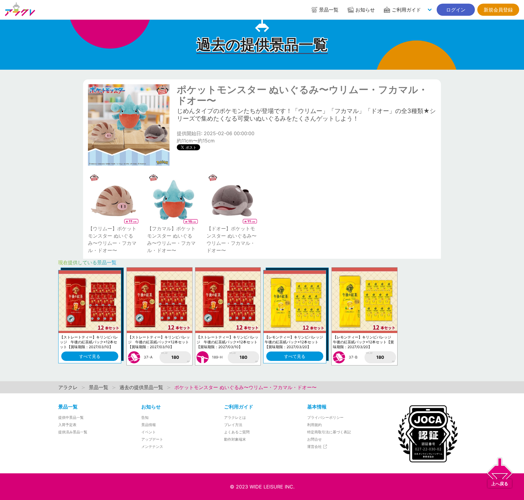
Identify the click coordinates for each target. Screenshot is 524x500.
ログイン (456, 10)
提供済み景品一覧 (72, 432)
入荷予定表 (67, 424)
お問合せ (314, 439)
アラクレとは (235, 417)
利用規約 (314, 424)
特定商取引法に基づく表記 (329, 432)
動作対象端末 (235, 439)
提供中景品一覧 (71, 417)
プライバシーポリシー (325, 417)
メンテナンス (152, 446)
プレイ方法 (233, 424)
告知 (145, 417)
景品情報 (148, 424)
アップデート (152, 439)
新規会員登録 (498, 10)
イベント (148, 432)
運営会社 (315, 446)
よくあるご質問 (237, 432)
